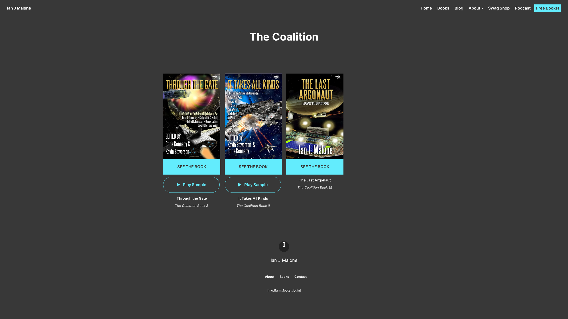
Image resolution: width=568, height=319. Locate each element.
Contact (300, 276)
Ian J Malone (284, 260)
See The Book (191, 166)
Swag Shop (499, 8)
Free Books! (547, 8)
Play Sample (194, 184)
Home (426, 8)
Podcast (523, 8)
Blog (459, 8)
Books (443, 8)
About (474, 8)
